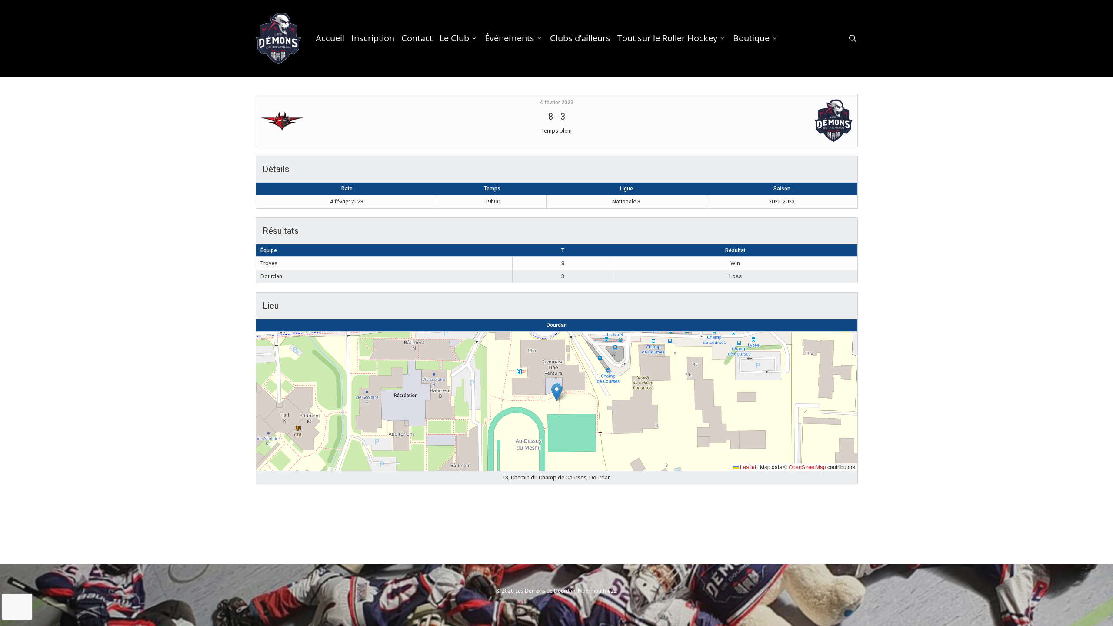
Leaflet (747, 466)
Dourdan (557, 325)
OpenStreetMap (807, 466)
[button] (556, 392)
